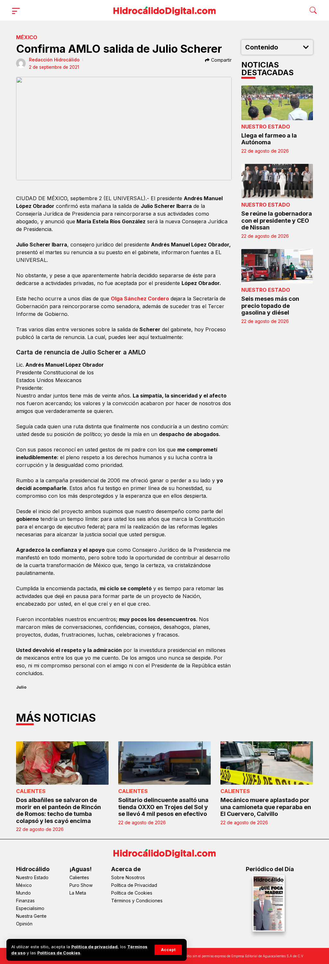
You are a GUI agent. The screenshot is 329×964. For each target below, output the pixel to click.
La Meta (77, 893)
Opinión (24, 923)
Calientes (31, 791)
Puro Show (81, 885)
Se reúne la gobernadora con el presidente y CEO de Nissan (276, 220)
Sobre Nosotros (128, 877)
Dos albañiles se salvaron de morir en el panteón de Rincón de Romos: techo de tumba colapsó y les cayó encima (58, 810)
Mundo (23, 893)
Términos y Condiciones (137, 900)
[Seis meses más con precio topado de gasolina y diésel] (277, 266)
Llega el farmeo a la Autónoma (269, 139)
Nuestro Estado (265, 126)
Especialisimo (30, 908)
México (26, 37)
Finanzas (25, 900)
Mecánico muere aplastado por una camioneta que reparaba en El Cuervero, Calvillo (265, 807)
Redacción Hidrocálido (54, 59)
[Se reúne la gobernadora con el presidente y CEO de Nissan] (277, 181)
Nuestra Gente (31, 916)
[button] (168, 950)
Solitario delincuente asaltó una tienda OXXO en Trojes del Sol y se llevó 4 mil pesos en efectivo (163, 807)
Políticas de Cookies (58, 953)
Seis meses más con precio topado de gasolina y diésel (270, 305)
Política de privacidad (94, 946)
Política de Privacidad (134, 885)
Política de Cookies (131, 893)
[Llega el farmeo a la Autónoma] (277, 102)
